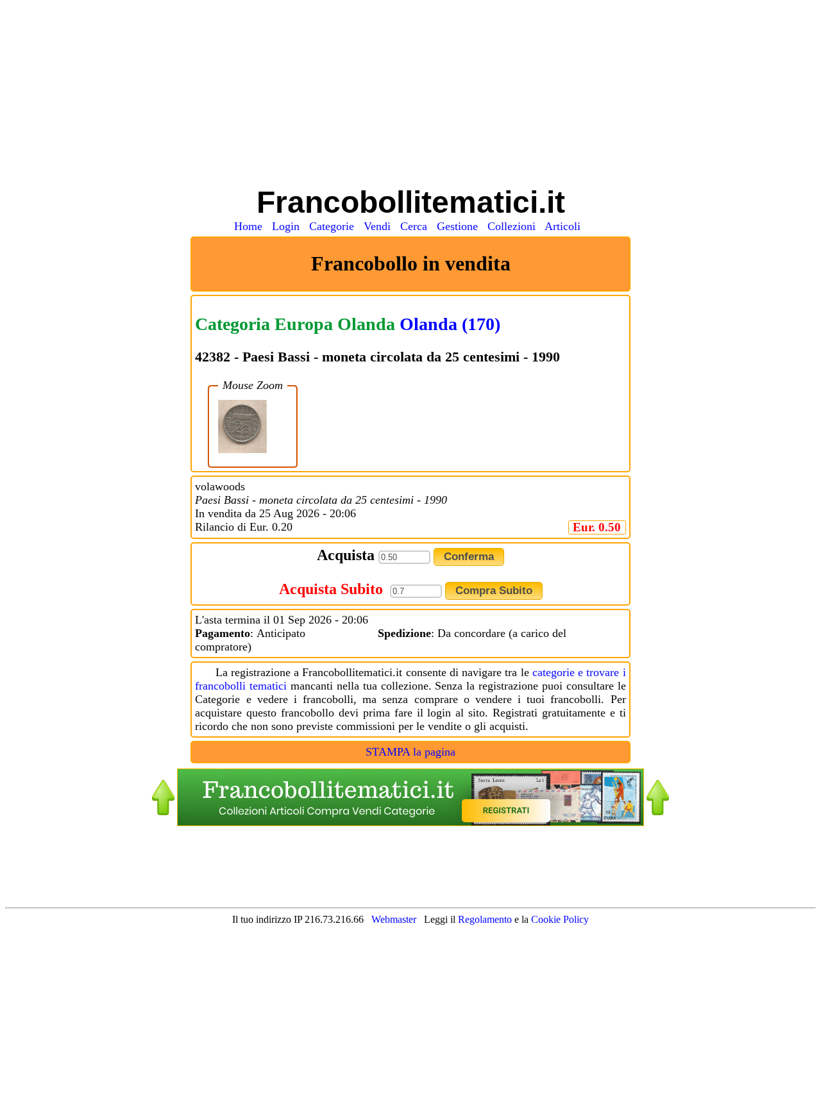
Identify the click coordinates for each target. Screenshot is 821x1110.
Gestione (460, 226)
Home (251, 226)
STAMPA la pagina (410, 751)
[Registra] (410, 822)
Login (289, 226)
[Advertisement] (410, 95)
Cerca (417, 226)
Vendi (380, 226)
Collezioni (514, 226)
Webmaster (393, 919)
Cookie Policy (560, 919)
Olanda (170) (450, 324)
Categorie (334, 226)
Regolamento (486, 919)
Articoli (566, 226)
